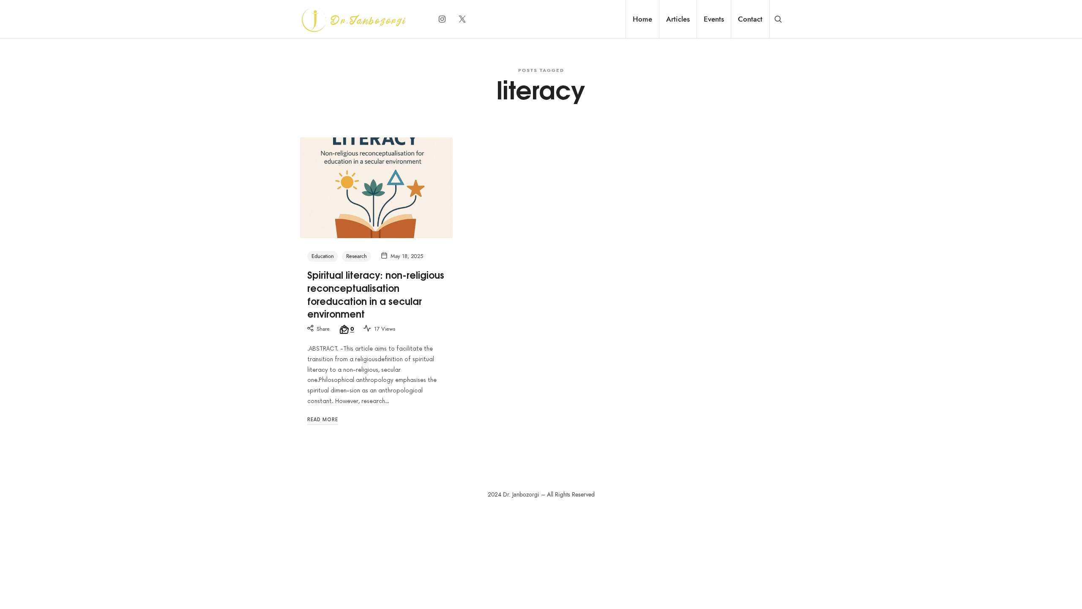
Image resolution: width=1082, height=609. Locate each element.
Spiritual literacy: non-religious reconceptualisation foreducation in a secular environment (375, 294)
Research (356, 256)
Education (322, 256)
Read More (322, 419)
